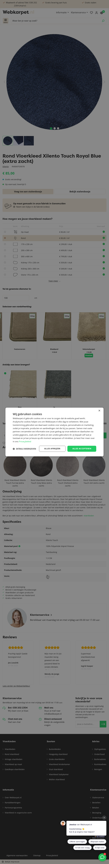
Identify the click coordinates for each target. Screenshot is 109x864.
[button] (24, 448)
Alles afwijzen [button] (52, 448)
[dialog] (54, 432)
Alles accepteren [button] (81, 448)
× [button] (99, 411)
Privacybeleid (25, 441)
